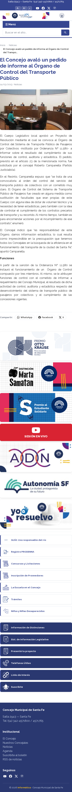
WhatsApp (26, 317)
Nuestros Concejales (15, 742)
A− (18, 8)
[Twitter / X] (49, 8)
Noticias (13, 45)
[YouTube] (37, 8)
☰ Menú (10, 24)
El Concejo (9, 738)
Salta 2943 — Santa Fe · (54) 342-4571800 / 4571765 (36, 1)
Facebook (47, 317)
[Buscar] (65, 33)
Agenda (7, 751)
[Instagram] (54, 8)
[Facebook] (43, 8)
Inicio (2, 45)
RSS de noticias (12, 759)
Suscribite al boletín (15, 755)
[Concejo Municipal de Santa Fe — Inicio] (36, 15)
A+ (24, 8)
